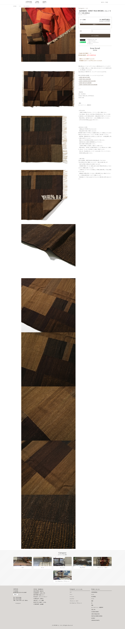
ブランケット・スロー (74, 600)
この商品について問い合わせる (93, 42)
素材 (92, 600)
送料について (83, 22)
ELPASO (93, 618)
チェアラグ (72, 598)
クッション (72, 596)
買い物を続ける (90, 43)
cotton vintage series (95, 613)
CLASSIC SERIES (95, 611)
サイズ (92, 598)
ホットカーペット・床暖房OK (97, 607)
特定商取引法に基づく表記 (92, 39)
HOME (14, 6)
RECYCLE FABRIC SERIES (96, 616)
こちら (90, 119)
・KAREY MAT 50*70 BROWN (84, 82)
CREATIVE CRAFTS (95, 620)
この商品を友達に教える (91, 40)
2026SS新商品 (94, 592)
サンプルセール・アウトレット (76, 603)
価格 (92, 605)
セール (92, 594)
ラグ (20, 6)
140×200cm (26, 6)
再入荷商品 (93, 596)
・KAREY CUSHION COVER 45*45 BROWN (87, 84)
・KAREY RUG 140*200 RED (84, 79)
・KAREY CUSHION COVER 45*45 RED (87, 81)
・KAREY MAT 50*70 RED (84, 77)
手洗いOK (93, 609)
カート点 (104, 2)
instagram (18, 603)
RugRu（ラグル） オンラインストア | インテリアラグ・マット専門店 (17, 2)
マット (71, 594)
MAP (15, 594)
